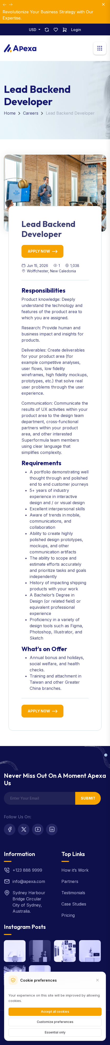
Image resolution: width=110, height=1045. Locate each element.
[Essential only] (97, 980)
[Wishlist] (55, 29)
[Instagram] (52, 829)
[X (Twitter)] (23, 829)
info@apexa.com (29, 881)
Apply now (39, 251)
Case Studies (73, 904)
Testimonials (73, 892)
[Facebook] (9, 829)
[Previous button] (11, 5)
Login (76, 29)
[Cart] (64, 29)
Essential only (55, 1032)
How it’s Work (75, 870)
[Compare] (46, 29)
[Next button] (5, 5)
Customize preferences (55, 1022)
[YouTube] (37, 829)
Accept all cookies (55, 1011)
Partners (69, 881)
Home (10, 113)
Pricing (68, 915)
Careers (30, 113)
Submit (88, 798)
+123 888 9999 (27, 870)
